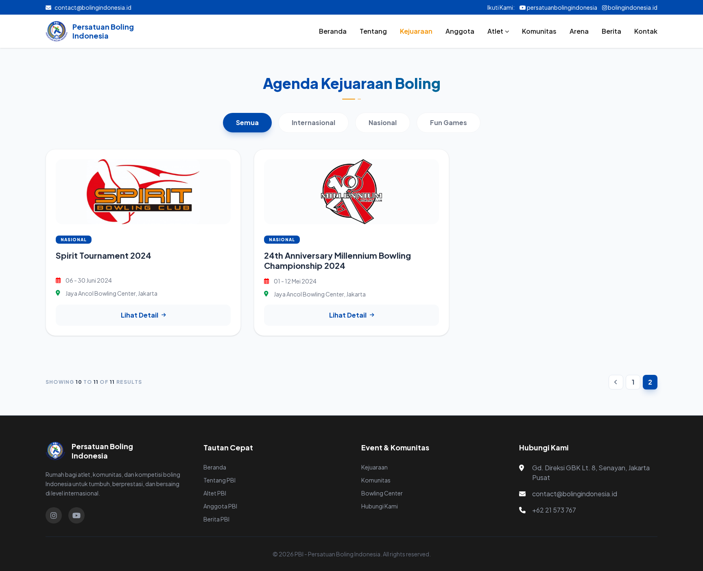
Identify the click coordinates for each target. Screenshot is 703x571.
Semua (247, 122)
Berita (611, 31)
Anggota (459, 31)
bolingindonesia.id (632, 7)
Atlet (495, 31)
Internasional (313, 122)
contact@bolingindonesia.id (93, 7)
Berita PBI (216, 519)
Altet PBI (214, 493)
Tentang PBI (219, 480)
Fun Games (448, 122)
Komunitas (539, 31)
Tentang (373, 31)
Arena (579, 31)
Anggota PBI (220, 506)
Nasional (383, 122)
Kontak (645, 31)
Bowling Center (382, 493)
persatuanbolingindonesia (561, 7)
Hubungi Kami (379, 506)
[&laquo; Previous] (616, 382)
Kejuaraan (416, 31)
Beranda (333, 31)
